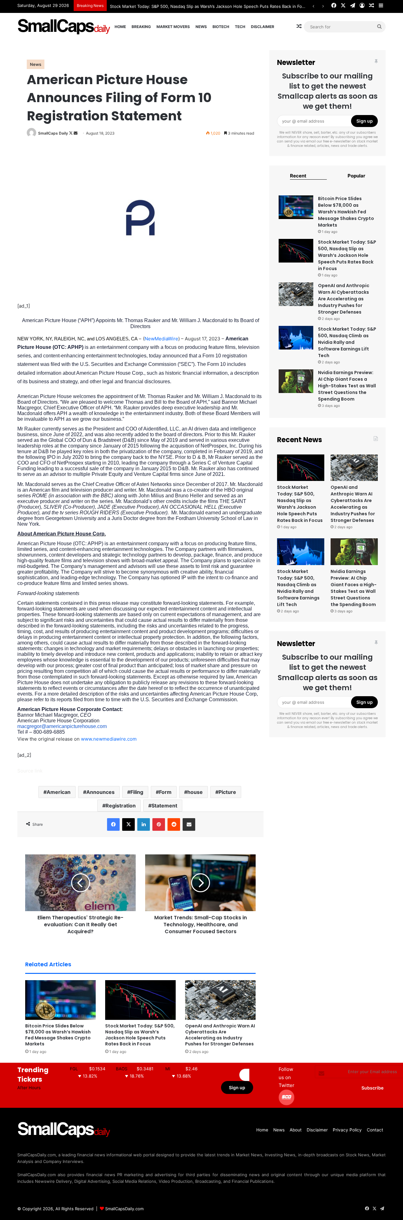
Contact (375, 1129)
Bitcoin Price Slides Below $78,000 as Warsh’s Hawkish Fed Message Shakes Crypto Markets (58, 1035)
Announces (100, 792)
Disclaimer (262, 26)
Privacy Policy (347, 1129)
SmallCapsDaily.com (124, 1208)
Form (165, 792)
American (59, 792)
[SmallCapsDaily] (64, 26)
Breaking (141, 26)
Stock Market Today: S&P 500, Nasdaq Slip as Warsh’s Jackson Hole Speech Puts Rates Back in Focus (140, 1035)
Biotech (221, 26)
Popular (356, 176)
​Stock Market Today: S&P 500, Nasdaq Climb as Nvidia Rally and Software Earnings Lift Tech (347, 342)
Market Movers (173, 26)
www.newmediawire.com (109, 739)
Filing (136, 792)
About (296, 1129)
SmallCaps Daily (53, 133)
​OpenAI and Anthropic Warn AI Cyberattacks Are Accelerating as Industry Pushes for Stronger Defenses (220, 1035)
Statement (164, 805)
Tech (240, 26)
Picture (227, 792)
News (201, 26)
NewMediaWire (161, 339)
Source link (30, 771)
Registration (120, 805)
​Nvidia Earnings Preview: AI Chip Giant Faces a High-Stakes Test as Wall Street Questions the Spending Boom (347, 385)
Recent (298, 176)
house (195, 792)
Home (120, 26)
